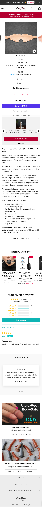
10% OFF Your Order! (20, 490)
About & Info (21, 484)
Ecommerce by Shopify (23, 505)
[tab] (19, 143)
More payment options (21, 111)
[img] (7, 333)
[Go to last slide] (4, 131)
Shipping (13, 74)
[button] (12, 308)
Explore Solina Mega (21, 434)
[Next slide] (38, 131)
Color (20, 79)
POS (13, 505)
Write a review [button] (21, 320)
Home (20, 59)
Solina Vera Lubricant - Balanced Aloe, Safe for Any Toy (21, 132)
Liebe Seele (21, 63)
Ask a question (21, 238)
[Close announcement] (39, 2)
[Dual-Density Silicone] (21, 414)
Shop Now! (31, 2)
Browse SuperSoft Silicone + (21, 471)
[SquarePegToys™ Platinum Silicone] (21, 450)
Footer (20, 478)
